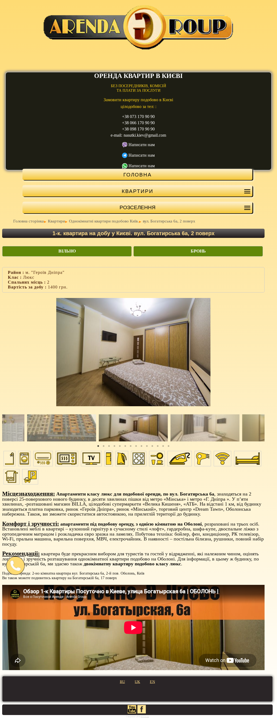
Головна (137, 175)
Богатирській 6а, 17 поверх (94, 578)
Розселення (138, 207)
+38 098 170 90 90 (138, 129)
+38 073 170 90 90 (138, 116)
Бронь (198, 251)
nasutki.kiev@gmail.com (145, 135)
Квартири (137, 191)
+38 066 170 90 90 (138, 122)
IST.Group (145, 717)
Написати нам (141, 144)
